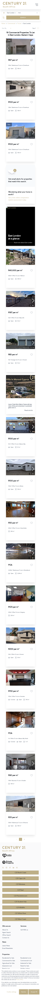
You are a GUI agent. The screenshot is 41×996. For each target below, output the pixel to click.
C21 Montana (20, 884)
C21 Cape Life (20, 878)
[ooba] (20, 856)
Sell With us (24, 930)
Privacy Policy (19, 979)
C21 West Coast (20, 919)
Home (3, 23)
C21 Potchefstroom (20, 896)
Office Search (6, 935)
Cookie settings (11, 992)
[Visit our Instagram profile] (6, 867)
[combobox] (26, 13)
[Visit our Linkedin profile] (13, 867)
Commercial (11, 23)
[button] (15, 13)
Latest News (6, 946)
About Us (5, 930)
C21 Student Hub (21, 902)
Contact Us (5, 938)
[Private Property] (20, 862)
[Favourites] (31, 60)
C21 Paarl (20, 890)
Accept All (34, 992)
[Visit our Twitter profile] (3, 867)
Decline (23, 992)
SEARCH (23, 18)
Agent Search (6, 932)
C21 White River (20, 913)
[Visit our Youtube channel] (17, 867)
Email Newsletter (7, 948)
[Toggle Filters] (4, 18)
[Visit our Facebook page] (10, 867)
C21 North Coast (20, 873)
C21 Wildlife (20, 908)
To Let (19, 23)
